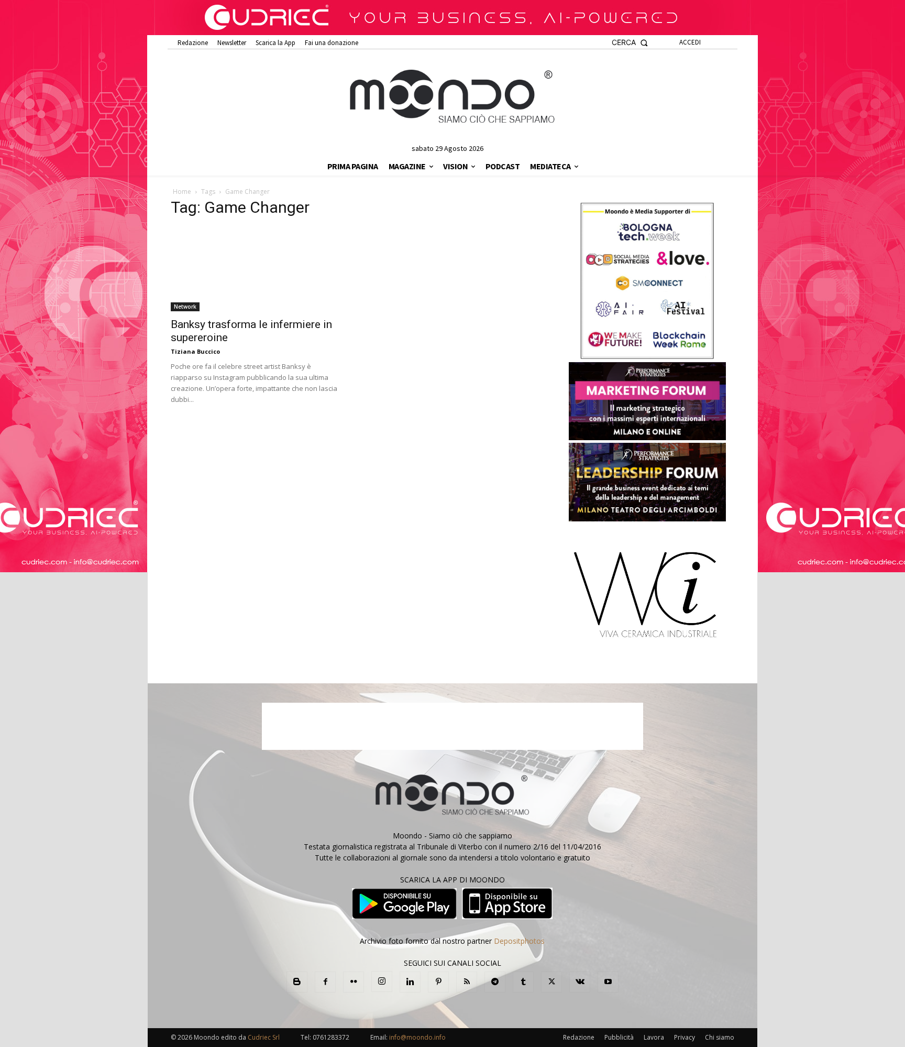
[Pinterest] (438, 982)
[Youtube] (608, 982)
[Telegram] (494, 982)
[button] (630, 43)
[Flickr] (353, 982)
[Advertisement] (452, 726)
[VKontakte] (579, 982)
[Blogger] (296, 982)
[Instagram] (381, 981)
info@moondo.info (417, 1037)
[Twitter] (551, 982)
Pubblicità (619, 1037)
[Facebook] (325, 982)
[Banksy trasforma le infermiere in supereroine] (257, 269)
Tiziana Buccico (195, 351)
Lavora (654, 1037)
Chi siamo (719, 1037)
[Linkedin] (410, 982)
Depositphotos (519, 941)
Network (185, 306)
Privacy (684, 1037)
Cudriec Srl (263, 1037)
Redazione (578, 1037)
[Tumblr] (523, 982)
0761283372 (331, 1037)
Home (182, 191)
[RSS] (466, 982)
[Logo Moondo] (452, 97)
